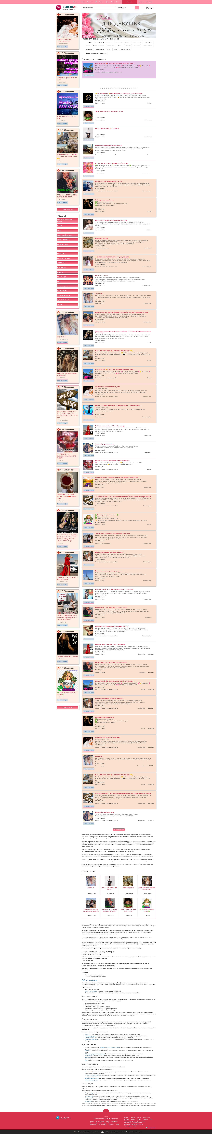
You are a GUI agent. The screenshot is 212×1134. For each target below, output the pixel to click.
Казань (119, 45)
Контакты (133, 1119)
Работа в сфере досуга (91, 1080)
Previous (80, 73)
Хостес (59, 304)
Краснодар (127, 45)
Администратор (62, 244)
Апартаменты (62, 249)
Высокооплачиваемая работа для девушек (96, 53)
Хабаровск (111, 1124)
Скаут (59, 281)
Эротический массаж (64, 235)
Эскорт (101, 1)
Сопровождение (63, 286)
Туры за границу (63, 300)
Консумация (61, 267)
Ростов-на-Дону (100, 49)
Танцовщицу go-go (90, 1093)
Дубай (115, 49)
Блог (112, 1)
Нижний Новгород (148, 45)
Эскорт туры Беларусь (91, 991)
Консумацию (88, 1098)
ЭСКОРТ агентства (137, 42)
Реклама (118, 1)
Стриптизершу (89, 1096)
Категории (90, 1)
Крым (97, 1123)
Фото (151, 1119)
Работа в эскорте (89, 980)
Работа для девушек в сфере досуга (95, 1053)
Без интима (61, 253)
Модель (60, 272)
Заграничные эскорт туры (92, 1078)
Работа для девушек (90, 1036)
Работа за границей (125, 49)
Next (158, 73)
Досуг (107, 1)
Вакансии (75, 1)
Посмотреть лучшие (118, 829)
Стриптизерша (62, 290)
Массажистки (127, 1122)
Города (83, 1)
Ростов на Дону (102, 1124)
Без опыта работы (63, 258)
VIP (96, 1)
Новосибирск (89, 49)
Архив (139, 1119)
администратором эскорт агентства (110, 1047)
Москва (92, 1121)
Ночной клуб (61, 277)
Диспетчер (61, 263)
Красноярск (137, 45)
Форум (139, 1117)
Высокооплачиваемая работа (65, 220)
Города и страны (147, 1117)
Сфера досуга (148, 42)
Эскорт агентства (63, 239)
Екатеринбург (111, 45)
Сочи (108, 49)
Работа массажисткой (98, 45)
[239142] (119, 25)
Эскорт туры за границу (130, 1126)
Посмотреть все (67, 209)
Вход (140, 1)
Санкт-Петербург (100, 1121)
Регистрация (149, 1)
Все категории (122, 7)
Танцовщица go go (63, 295)
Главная (126, 1117)
